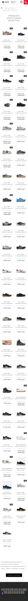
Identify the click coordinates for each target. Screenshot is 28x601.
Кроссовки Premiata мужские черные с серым (21, 422)
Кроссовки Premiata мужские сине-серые (21, 375)
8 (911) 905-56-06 (26, 2)
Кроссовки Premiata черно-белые (21, 494)
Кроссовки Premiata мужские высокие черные (21, 351)
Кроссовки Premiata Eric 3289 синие (21, 41)
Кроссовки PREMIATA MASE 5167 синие (7, 494)
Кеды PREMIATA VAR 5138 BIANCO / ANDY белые (21, 398)
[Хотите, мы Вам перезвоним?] (2, 593)
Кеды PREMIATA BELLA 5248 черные (21, 470)
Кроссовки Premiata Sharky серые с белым (7, 517)
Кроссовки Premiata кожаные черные (7, 89)
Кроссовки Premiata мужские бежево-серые (7, 351)
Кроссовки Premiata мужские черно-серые (7, 422)
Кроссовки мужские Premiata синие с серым (7, 446)
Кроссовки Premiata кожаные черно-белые (21, 89)
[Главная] (1, 8)
